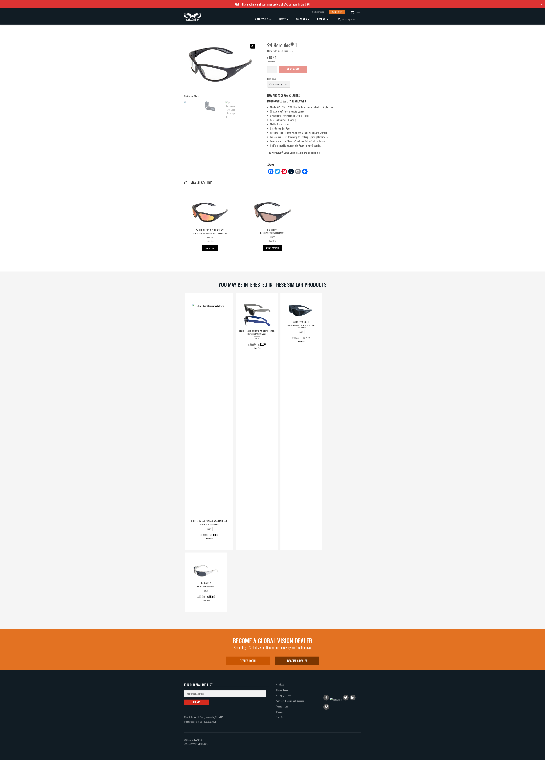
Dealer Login (337, 12)
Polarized (301, 19)
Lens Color (271, 79)
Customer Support (284, 695)
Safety (282, 19)
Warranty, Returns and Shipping (290, 701)
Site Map (280, 717)
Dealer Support (282, 690)
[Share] (304, 172)
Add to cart (293, 69)
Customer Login (318, 12)
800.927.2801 (210, 721)
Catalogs (280, 684)
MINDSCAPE (203, 744)
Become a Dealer (297, 661)
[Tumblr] (291, 172)
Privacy (279, 712)
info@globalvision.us (193, 721)
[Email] (297, 172)
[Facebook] (270, 172)
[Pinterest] (284, 172)
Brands (321, 19)
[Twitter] (277, 172)
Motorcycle (261, 19)
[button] (252, 46)
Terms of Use (282, 706)
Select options (272, 248)
